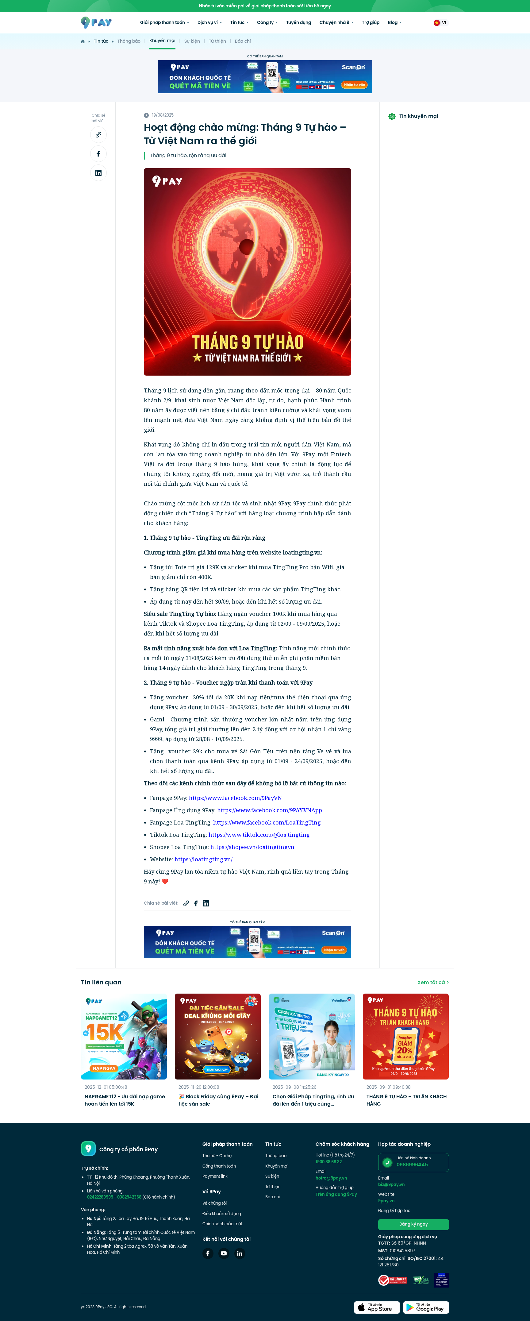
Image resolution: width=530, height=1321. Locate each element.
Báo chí (243, 41)
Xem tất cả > (433, 983)
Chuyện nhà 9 (335, 23)
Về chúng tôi (214, 1203)
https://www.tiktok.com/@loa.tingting (259, 834)
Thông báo (128, 41)
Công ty (266, 23)
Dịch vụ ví (208, 23)
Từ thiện (217, 41)
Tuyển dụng (298, 23)
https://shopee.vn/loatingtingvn (252, 847)
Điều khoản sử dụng (221, 1214)
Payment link (215, 1176)
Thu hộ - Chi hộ (217, 1156)
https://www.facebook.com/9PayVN (235, 797)
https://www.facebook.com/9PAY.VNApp (269, 810)
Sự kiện (192, 41)
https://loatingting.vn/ (203, 859)
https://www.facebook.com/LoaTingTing (267, 822)
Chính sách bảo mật (222, 1224)
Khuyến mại (162, 41)
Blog (393, 23)
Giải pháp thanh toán (163, 23)
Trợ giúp (370, 23)
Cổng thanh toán (219, 1166)
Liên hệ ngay (317, 6)
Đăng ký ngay (413, 1224)
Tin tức (237, 23)
